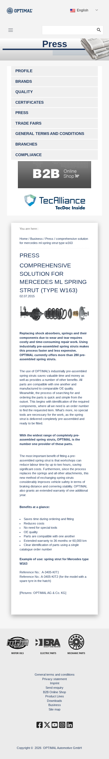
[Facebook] (39, 724)
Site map (54, 709)
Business (54, 705)
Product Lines (54, 696)
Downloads (54, 700)
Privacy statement (54, 679)
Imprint (54, 683)
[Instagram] (62, 724)
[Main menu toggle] (11, 30)
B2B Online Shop (54, 692)
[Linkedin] (69, 724)
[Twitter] (47, 724)
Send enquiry (54, 687)
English (82, 10)
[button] (100, 30)
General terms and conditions (55, 674)
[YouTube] (54, 724)
